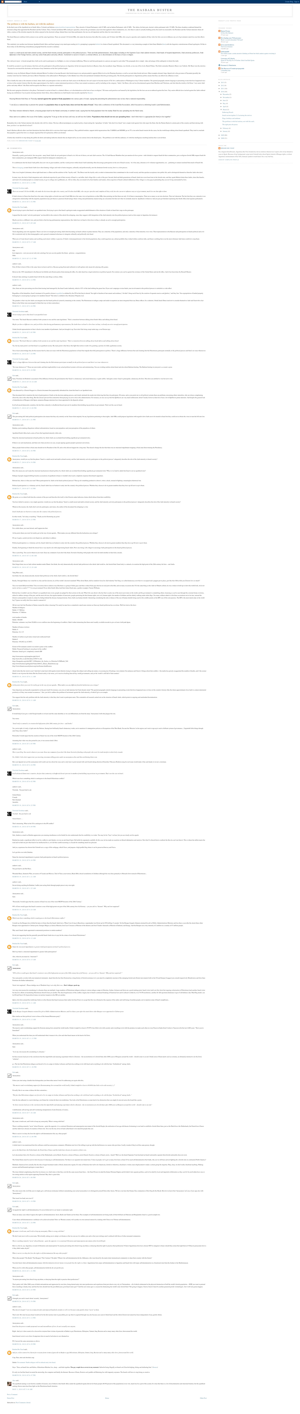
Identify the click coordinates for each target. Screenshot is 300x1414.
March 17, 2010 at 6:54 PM (24, 462)
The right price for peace (230, 124)
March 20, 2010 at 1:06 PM (24, 1177)
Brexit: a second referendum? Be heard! (232, 40)
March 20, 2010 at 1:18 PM (24, 1201)
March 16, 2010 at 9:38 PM (24, 370)
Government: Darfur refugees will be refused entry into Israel (36, 1362)
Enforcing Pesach (227, 112)
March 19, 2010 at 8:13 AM (24, 1019)
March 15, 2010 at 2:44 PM (24, 306)
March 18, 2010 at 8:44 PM (24, 860)
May (224, 103)
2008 (223, 138)
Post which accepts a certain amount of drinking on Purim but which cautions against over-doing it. (248, 53)
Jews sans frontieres (227, 45)
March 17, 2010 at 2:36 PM (24, 451)
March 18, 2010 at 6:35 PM (24, 805)
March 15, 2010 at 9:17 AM (24, 242)
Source (155, 1367)
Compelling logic (226, 70)
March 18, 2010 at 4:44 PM (24, 765)
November (226, 97)
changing (20, 167)
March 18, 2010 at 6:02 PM (24, 781)
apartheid (60, 293)
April (224, 106)
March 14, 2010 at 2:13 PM (24, 183)
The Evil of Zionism (226, 47)
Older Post (203, 1398)
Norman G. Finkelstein (228, 65)
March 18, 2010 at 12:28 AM (24, 567)
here (164, 44)
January (225, 131)
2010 (223, 91)
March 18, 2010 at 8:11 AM (24, 700)
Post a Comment (12, 1394)
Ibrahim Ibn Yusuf (18, 207)
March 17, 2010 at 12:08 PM (24, 408)
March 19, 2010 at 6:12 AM (24, 938)
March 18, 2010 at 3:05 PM (24, 744)
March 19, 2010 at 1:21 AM (24, 877)
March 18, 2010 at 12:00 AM (24, 556)
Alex (13, 1380)
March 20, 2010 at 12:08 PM (24, 1136)
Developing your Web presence (231, 38)
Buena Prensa (225, 31)
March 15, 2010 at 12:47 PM (24, 258)
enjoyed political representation (65, 27)
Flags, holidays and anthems (231, 118)
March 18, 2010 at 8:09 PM (24, 827)
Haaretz (90, 93)
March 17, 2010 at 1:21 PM (24, 420)
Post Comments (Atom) (23, 1402)
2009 (223, 135)
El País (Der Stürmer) (227, 33)
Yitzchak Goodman (18, 188)
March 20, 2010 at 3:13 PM (24, 1318)
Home (107, 1398)
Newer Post (10, 1398)
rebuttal (98, 44)
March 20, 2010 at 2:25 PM (24, 1290)
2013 (223, 82)
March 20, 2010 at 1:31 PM (24, 1271)
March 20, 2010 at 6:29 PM (24, 1344)
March (225, 109)
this (79, 44)
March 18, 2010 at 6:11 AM (24, 676)
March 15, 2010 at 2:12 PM (24, 280)
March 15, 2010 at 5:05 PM (24, 332)
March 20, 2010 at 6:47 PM (24, 1375)
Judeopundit (225, 51)
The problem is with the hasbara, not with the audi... (238, 121)
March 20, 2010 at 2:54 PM (24, 1301)
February (226, 128)
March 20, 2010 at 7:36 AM (24, 1113)
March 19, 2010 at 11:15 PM (24, 1038)
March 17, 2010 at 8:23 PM (24, 520)
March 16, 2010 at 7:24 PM (24, 354)
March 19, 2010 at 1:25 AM (24, 888)
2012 (223, 85)
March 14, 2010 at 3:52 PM (24, 202)
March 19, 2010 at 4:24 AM (24, 910)
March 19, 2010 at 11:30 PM (24, 1067)
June (224, 100)
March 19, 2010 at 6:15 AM (24, 960)
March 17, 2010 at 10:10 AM (24, 382)
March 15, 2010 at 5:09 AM (24, 223)
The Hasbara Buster (150, 10)
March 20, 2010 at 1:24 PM (24, 1223)
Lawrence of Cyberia (228, 58)
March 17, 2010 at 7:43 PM (24, 488)
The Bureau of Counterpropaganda (232, 68)
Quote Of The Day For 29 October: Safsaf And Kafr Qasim (237, 60)
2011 (223, 88)
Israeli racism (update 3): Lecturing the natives (237, 115)
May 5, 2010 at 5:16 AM (22, 1389)
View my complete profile (228, 159)
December (226, 94)
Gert (13, 375)
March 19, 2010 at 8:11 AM (24, 1003)
